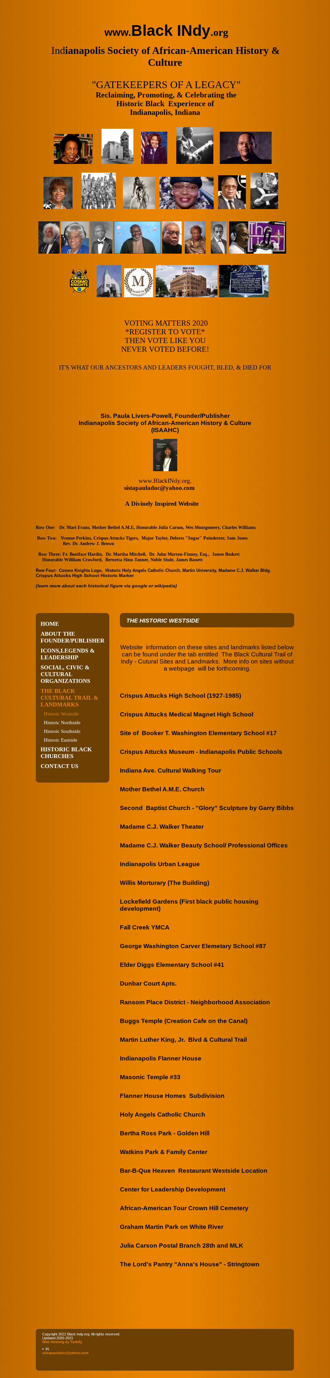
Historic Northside (62, 722)
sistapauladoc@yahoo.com (65, 1353)
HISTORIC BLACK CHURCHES (66, 752)
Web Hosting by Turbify (62, 1342)
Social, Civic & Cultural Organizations (65, 674)
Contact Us (59, 766)
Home (50, 624)
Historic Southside (62, 731)
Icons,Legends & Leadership (68, 654)
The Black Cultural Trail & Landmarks (69, 698)
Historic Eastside (60, 740)
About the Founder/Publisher (72, 637)
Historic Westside (61, 713)
